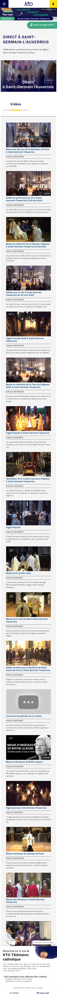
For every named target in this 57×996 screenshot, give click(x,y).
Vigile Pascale (13, 527)
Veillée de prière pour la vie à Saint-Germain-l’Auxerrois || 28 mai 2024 (24, 199)
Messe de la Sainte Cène (18, 573)
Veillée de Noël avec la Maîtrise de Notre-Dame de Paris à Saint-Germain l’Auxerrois (28, 669)
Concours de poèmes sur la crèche (24, 716)
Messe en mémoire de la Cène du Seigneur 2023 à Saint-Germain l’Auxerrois (28, 385)
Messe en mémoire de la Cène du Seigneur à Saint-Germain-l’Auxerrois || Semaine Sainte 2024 (28, 245)
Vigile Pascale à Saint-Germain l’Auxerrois (27, 433)
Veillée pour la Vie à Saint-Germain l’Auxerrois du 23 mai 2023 (24, 293)
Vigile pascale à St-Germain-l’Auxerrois (26, 808)
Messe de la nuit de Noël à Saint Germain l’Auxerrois (27, 620)
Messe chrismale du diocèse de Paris (25, 853)
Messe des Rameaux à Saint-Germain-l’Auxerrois (25, 900)
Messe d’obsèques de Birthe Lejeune (24, 762)
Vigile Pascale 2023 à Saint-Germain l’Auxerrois (25, 339)
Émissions (6, 19)
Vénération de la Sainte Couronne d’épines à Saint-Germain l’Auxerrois (28, 480)
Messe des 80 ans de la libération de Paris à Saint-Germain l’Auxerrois (27, 150)
